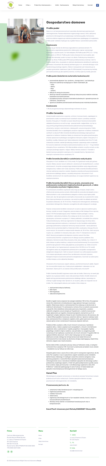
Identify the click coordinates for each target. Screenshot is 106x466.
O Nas (28, 5)
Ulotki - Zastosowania (62, 5)
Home (20, 5)
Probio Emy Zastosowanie (42, 5)
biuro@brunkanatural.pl (76, 451)
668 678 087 (73, 445)
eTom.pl (38, 460)
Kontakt (90, 5)
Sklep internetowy (78, 5)
